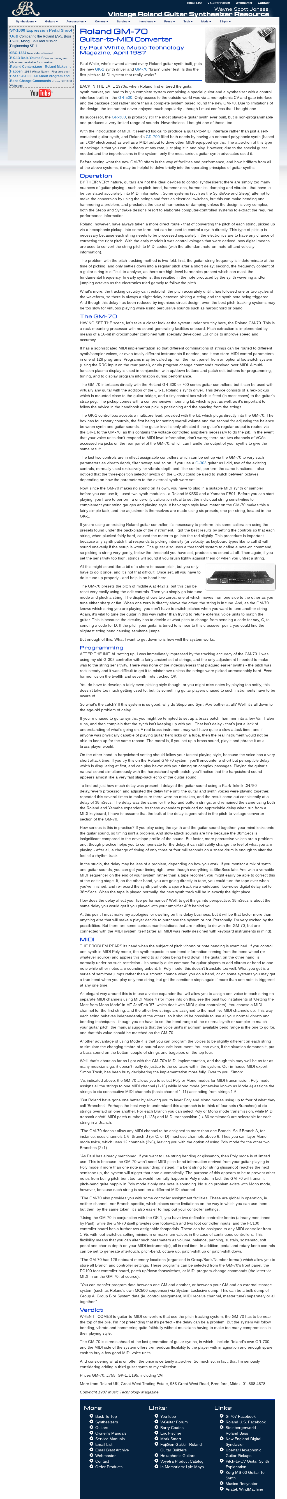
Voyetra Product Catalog (181, 1461)
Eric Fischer (170, 1433)
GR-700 (153, 136)
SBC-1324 (18, 53)
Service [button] (122, 21)
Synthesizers (106, 1422)
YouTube (168, 1416)
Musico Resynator (242, 1483)
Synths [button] (25, 21)
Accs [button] (75, 21)
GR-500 (125, 97)
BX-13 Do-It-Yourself (26, 58)
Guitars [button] (50, 21)
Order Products (108, 1467)
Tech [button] (187, 21)
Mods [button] (205, 21)
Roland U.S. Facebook (246, 1422)
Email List (194, 2)
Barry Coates (172, 1427)
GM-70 (141, 69)
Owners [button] (100, 21)
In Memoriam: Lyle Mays (182, 1467)
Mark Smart (170, 1439)
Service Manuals (110, 1439)
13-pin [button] (224, 21)
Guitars (101, 1427)
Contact (264, 2)
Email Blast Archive (112, 1450)
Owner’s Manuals (110, 1433)
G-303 (201, 463)
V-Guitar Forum (218, 2)
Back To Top (106, 1416)
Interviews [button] (146, 21)
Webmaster (244, 2)
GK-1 (99, 69)
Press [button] (168, 21)
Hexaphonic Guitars (177, 1455)
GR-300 (119, 117)
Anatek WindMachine (244, 1489)
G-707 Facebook (241, 1416)
